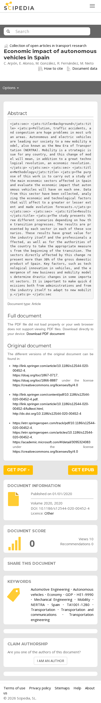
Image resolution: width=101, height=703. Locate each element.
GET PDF (17, 469)
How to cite (53, 68)
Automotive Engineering (50, 589)
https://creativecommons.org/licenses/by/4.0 (45, 385)
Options (12, 89)
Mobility (84, 599)
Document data (84, 68)
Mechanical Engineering (53, 599)
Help (77, 688)
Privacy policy (40, 688)
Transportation (43, 609)
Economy (54, 594)
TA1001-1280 (78, 604)
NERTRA (38, 604)
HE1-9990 (85, 594)
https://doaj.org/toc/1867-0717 (35, 375)
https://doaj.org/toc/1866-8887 (35, 380)
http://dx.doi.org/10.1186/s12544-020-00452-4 (47, 413)
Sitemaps (62, 688)
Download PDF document (46, 334)
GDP (69, 594)
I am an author (50, 660)
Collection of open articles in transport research (48, 45)
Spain (55, 604)
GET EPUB (83, 469)
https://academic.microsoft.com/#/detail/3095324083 (51, 442)
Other (49, 513)
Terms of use (14, 688)
